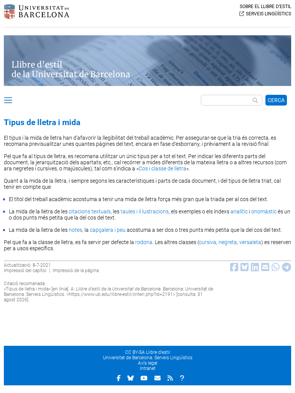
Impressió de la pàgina (76, 270)
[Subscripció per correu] (157, 378)
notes (75, 230)
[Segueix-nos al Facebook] (119, 378)
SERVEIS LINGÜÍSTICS (268, 14)
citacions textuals (90, 211)
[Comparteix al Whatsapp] (274, 269)
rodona (143, 242)
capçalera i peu (108, 230)
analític (239, 211)
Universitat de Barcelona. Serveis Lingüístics (147, 357)
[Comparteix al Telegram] (285, 269)
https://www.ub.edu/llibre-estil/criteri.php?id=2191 (121, 294)
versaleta (250, 242)
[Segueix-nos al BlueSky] (131, 378)
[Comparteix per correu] (264, 269)
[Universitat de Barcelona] (36, 17)
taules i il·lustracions (145, 211)
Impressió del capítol (25, 270)
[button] (8, 101)
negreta (228, 242)
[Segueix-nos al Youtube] (144, 378)
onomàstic (264, 211)
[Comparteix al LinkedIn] (254, 269)
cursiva (207, 242)
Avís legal (147, 363)
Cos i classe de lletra (162, 168)
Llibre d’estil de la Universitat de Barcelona (71, 69)
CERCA (276, 100)
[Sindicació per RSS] (170, 378)
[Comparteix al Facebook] (233, 269)
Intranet (148, 368)
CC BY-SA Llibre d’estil (147, 352)
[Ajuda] (182, 378)
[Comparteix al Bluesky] (243, 269)
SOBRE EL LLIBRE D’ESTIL (265, 6)
